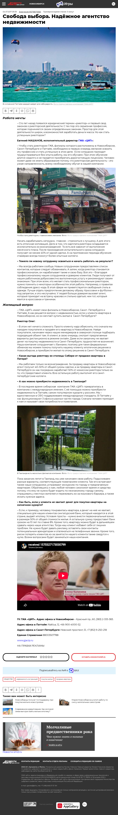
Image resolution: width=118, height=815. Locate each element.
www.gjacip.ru (25, 640)
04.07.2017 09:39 (10, 12)
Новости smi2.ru (12, 752)
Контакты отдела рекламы (55, 761)
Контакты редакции (30, 761)
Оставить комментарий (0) (93, 657)
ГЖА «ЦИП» (85, 140)
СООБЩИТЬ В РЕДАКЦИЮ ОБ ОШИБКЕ (86, 761)
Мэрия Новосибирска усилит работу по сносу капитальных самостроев (90, 701)
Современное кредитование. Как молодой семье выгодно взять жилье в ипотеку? (34, 710)
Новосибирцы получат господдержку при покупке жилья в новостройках (34, 701)
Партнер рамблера (46, 804)
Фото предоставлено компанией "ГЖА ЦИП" (73, 104)
